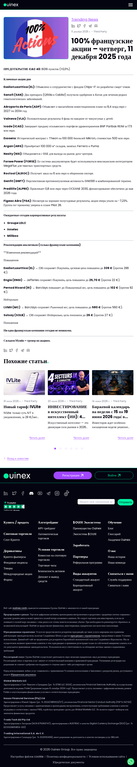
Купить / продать (16, 522)
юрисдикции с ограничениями (85, 635)
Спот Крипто (12, 540)
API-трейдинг (46, 528)
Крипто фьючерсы (15, 557)
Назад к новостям (18, 458)
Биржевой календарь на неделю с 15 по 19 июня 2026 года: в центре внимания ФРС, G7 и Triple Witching (111, 419)
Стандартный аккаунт (86, 580)
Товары (8, 568)
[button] (55, 448)
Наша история (116, 557)
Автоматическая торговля (48, 536)
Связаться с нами (118, 585)
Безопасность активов (51, 571)
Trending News (84, 19)
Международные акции (18, 574)
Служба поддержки (120, 580)
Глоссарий (114, 534)
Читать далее (37, 438)
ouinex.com (19, 608)
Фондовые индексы (16, 563)
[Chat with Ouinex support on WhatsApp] (130, 761)
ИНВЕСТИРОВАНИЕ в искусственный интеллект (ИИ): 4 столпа (67, 414)
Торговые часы (47, 565)
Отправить (125, 502)
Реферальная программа (87, 563)
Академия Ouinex (119, 540)
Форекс (8, 580)
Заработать (81, 545)
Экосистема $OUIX (85, 534)
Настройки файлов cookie (27, 757)
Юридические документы (23, 674)
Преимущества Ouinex (87, 528)
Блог (111, 528)
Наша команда (116, 563)
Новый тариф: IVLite (22, 407)
